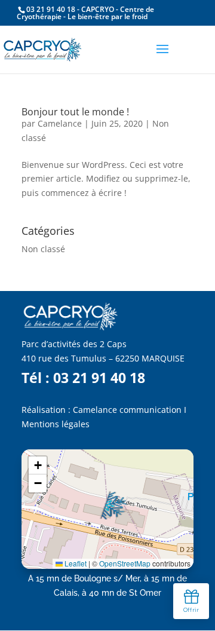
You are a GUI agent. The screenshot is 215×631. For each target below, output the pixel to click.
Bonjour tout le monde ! (75, 111)
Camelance (60, 123)
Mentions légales (56, 424)
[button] (113, 505)
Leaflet (75, 563)
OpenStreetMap (124, 563)
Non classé (43, 249)
